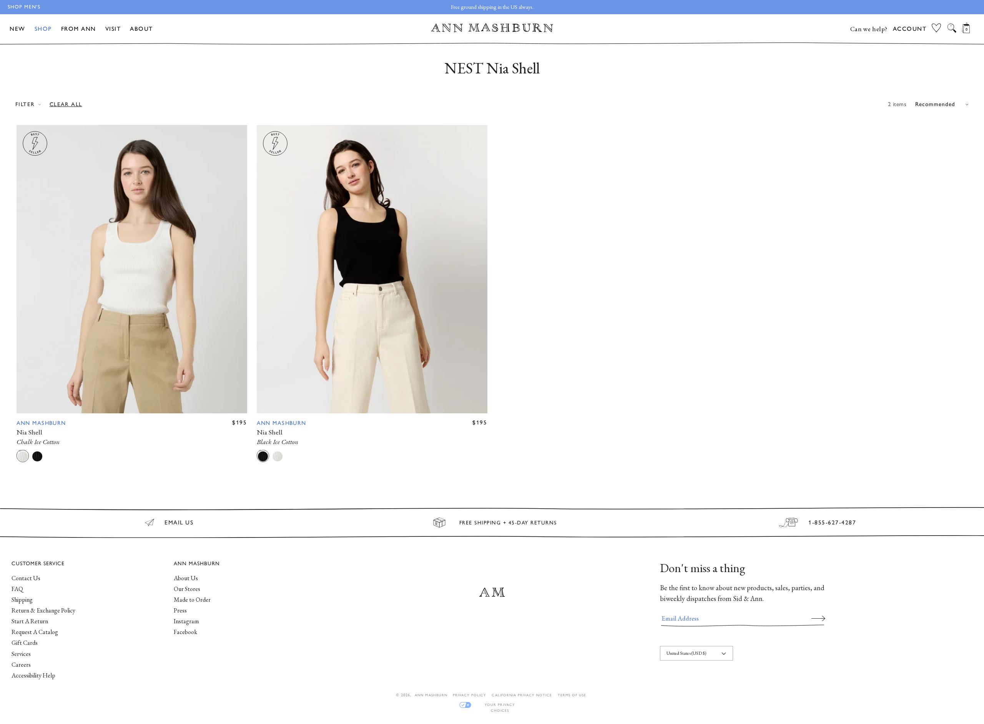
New (17, 28)
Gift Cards (25, 643)
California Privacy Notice (522, 695)
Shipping (22, 600)
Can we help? (869, 29)
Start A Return (30, 621)
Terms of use (572, 695)
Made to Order (192, 600)
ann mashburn (431, 695)
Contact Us (26, 578)
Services (21, 654)
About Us (186, 578)
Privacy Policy (470, 695)
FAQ (17, 589)
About (141, 28)
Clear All (66, 104)
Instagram (186, 621)
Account (910, 28)
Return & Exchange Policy (43, 610)
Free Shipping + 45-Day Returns (508, 522)
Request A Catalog (35, 632)
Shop (43, 28)
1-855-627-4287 (832, 522)
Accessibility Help (33, 675)
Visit (113, 28)
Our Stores (187, 589)
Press (180, 610)
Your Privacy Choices (500, 704)
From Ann (78, 28)
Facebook (185, 632)
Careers (21, 665)
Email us (179, 522)
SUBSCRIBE (818, 618)
